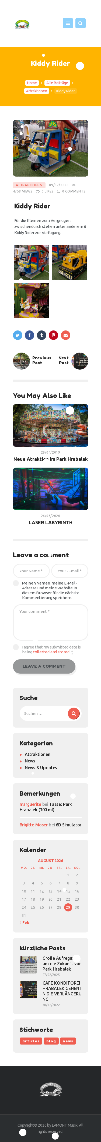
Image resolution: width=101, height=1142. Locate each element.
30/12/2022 (51, 1005)
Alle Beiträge (57, 83)
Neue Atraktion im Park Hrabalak (50, 459)
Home (32, 83)
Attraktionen (36, 91)
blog (51, 1041)
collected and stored (51, 652)
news (68, 1041)
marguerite (30, 804)
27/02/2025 (51, 975)
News (30, 760)
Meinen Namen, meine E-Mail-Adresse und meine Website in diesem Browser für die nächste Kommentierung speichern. (50, 590)
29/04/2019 (50, 452)
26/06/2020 (50, 516)
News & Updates (41, 767)
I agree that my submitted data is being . (51, 649)
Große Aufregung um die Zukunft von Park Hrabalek (62, 963)
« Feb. (25, 922)
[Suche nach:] (51, 713)
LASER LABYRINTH (50, 522)
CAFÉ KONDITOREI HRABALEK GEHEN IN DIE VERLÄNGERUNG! (62, 991)
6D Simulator (68, 824)
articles (31, 1041)
